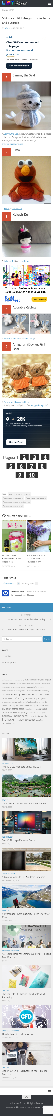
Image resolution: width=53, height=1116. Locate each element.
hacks (5, 715)
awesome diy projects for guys (39, 680)
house (31, 716)
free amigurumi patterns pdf (13, 506)
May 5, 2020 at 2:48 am (36, 591)
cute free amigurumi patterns (19, 494)
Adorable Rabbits (11, 338)
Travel (5, 800)
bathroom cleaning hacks (17, 691)
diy (22, 697)
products (6, 723)
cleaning (16, 694)
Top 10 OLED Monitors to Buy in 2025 (21, 766)
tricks (12, 723)
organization (28, 719)
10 (32, 475)
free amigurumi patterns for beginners (16, 502)
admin (7, 28)
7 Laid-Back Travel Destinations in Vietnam (24, 803)
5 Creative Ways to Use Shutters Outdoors (23, 877)
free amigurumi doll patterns (36, 498)
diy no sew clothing (27, 705)
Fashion (5, 911)
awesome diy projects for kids (11, 684)
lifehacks (18, 720)
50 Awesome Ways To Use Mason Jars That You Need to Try (36, 558)
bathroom (5, 691)
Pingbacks (31, 583)
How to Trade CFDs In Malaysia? (18, 1034)
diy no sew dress (42, 705)
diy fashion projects (16, 702)
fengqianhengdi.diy (39, 405)
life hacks (8, 719)
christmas (9, 694)
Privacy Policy (10, 662)
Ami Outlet (17, 208)
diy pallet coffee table (13, 709)
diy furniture (29, 702)
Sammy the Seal (11, 134)
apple (4, 680)
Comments (12, 583)
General (6, 991)
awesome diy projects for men (31, 684)
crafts (16, 698)
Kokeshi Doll (9, 261)
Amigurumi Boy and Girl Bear (16, 402)
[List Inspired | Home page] (19, 3)
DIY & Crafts (8, 10)
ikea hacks (39, 716)
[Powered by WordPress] (17, 1107)
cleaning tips (26, 694)
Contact (8, 656)
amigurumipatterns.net (12, 144)
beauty (28, 691)
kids (45, 716)
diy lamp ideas (14, 705)
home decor (21, 715)
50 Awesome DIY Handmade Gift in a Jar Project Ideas (11, 558)
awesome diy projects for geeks (16, 680)
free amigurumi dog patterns (13, 498)
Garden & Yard (8, 874)
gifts (44, 712)
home (11, 716)
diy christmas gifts (32, 699)
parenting (39, 720)
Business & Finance (10, 951)
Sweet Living (28, 338)
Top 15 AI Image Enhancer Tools (18, 840)
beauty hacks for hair (37, 691)
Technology (7, 763)
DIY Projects (14, 712)
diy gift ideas (39, 702)
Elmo (6, 208)
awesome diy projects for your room (32, 687)
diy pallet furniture (31, 709)
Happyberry (24, 261)
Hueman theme (40, 1107)
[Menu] (49, 3)
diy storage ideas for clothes (30, 712)
